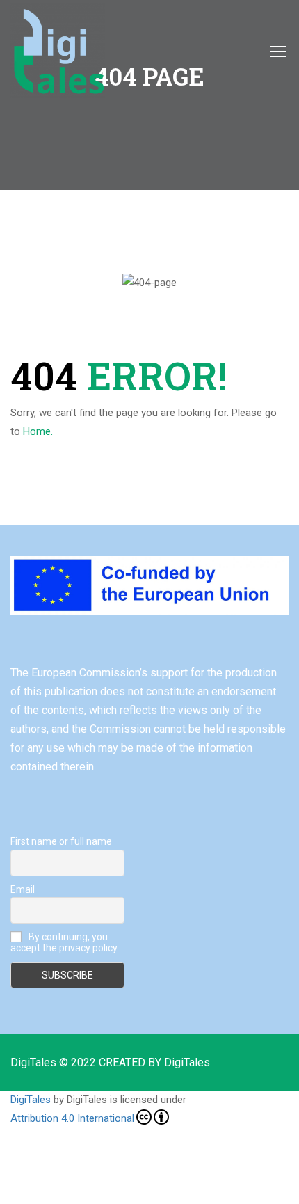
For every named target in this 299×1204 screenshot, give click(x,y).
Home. (38, 431)
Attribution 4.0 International (72, 1118)
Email (22, 889)
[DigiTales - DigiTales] (57, 50)
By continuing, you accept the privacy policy (64, 942)
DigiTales (30, 1099)
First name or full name (61, 841)
